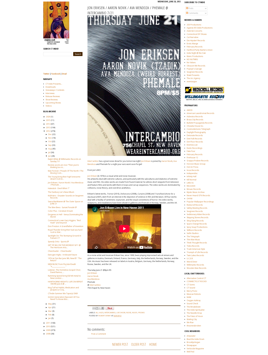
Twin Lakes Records (195, 255)
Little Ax (190, 182)
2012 (48, 131)
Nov (50, 138)
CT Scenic (191, 284)
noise (128, 312)
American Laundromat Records (200, 113)
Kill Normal (191, 179)
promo (141, 312)
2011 (48, 323)
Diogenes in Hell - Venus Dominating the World (65, 215)
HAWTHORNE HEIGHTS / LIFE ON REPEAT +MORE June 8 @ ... (65, 282)
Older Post (138, 344)
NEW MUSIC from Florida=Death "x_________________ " (62, 265)
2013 (48, 127)
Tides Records (193, 246)
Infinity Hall (191, 176)
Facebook (55, 73)
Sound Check (192, 303)
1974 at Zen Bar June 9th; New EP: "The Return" (65, 259)
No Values (191, 62)
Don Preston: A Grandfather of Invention (65, 226)
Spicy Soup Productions (197, 227)
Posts (190, 8)
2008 (48, 333)
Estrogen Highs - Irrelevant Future (62, 254)
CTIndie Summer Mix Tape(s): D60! (63, 293)
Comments (193, 13)
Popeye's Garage (194, 69)
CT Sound (191, 287)
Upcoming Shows (53, 102)
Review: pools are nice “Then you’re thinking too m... (63, 166)
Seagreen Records (195, 72)
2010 (48, 326)
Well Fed (190, 351)
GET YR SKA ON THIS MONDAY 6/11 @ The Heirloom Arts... (64, 246)
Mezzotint (191, 186)
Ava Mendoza (93, 279)
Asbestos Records (195, 116)
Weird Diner (192, 261)
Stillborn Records (194, 230)
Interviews (50, 93)
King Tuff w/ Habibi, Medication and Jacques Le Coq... (63, 288)
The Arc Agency (193, 78)
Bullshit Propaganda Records (199, 123)
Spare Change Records (197, 223)
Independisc (192, 173)
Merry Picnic (192, 291)
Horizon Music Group (196, 164)
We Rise (190, 322)
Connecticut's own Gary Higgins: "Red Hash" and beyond (64, 221)
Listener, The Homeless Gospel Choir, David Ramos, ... (64, 271)
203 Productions (194, 24)
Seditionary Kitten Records (198, 214)
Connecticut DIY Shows (197, 34)
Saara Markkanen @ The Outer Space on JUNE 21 (65, 202)
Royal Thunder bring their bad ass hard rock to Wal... (65, 231)
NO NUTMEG (192, 59)
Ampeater (191, 336)
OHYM (189, 198)
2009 (48, 330)
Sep (49, 145)
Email (64, 73)
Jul (49, 152)
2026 (48, 116)
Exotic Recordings (194, 148)
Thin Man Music (193, 239)
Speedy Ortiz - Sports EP (58, 241)
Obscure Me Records (196, 65)
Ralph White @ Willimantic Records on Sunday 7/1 (64, 160)
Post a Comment (98, 334)
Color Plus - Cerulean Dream (60, 211)
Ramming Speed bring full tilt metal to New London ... (64, 276)
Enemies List (192, 145)
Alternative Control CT (196, 278)
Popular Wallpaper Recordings (200, 201)
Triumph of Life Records (197, 252)
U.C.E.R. (190, 258)
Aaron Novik (167, 161)
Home (153, 344)
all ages (99, 312)
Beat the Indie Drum (195, 339)
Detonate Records (195, 135)
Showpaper (192, 345)
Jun (49, 156)
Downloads (51, 87)
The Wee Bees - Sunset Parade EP (62, 207)
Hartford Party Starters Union (199, 50)
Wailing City (192, 319)
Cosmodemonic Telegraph (198, 129)
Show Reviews (52, 99)
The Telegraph (193, 236)
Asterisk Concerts (194, 31)
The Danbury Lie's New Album (61, 192)
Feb (49, 314)
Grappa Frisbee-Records (197, 160)
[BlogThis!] (96, 308)
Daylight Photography (196, 132)
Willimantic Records (195, 265)
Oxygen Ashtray (194, 300)
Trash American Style (196, 249)
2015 (48, 120)
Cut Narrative (192, 37)
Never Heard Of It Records (198, 195)
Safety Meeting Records (197, 208)
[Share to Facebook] (102, 308)
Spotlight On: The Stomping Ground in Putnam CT (64, 236)
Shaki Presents (193, 75)
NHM (189, 297)
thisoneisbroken (194, 325)
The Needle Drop (194, 313)
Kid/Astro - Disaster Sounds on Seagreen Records (65, 196)
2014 (48, 124)
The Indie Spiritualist (195, 310)
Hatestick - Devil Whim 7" (59, 188)
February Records (194, 46)
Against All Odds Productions (199, 27)
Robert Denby (104, 315)
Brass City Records (195, 119)
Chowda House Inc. (195, 126)
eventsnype (192, 81)
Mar (50, 311)
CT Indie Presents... (54, 84)
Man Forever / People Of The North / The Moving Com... (65, 172)
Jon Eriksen (146, 161)
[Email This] (94, 308)
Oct (49, 141)
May (50, 304)
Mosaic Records (194, 189)
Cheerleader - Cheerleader (59, 251)
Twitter (46, 73)
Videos (49, 106)
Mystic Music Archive (196, 192)
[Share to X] (99, 308)
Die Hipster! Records (196, 40)
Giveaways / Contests (55, 90)
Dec (50, 134)
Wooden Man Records (196, 268)
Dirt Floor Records (195, 141)
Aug (50, 148)
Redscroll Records (195, 205)
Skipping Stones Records (197, 217)
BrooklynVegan (193, 342)
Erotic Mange (192, 43)
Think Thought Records (197, 242)
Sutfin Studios (193, 233)
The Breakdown (194, 306)
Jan (49, 318)
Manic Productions (195, 56)
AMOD (189, 110)
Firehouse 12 (192, 157)
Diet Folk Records (194, 138)
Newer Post (120, 344)
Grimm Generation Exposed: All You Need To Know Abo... (63, 298)
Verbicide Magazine (195, 348)
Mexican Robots (194, 294)
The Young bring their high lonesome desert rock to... (64, 177)
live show (120, 312)
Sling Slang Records (195, 220)
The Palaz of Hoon (195, 316)
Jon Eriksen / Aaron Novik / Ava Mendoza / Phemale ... (65, 183)
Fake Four (191, 151)
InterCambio (92, 161)
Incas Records (193, 170)
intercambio (110, 312)
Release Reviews (53, 96)
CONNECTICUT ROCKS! (197, 281)
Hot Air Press (192, 167)
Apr (49, 307)
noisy (134, 312)
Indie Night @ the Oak (196, 53)
